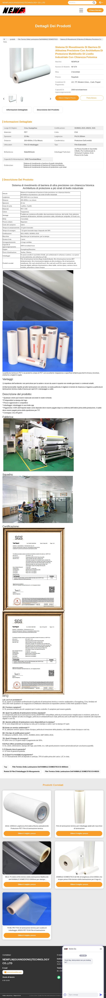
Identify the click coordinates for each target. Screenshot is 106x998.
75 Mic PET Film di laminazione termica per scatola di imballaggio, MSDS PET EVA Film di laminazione (27, 929)
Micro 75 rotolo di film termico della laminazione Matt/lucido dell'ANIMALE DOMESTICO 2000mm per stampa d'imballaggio (26, 878)
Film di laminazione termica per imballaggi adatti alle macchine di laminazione (79, 827)
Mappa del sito (17, 995)
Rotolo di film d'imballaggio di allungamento (22, 771)
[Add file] (65, 994)
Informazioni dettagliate (17, 110)
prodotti (12, 39)
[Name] (94, 2)
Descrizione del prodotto (48, 110)
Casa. (5, 39)
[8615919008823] (59, 977)
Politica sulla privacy (7, 995)
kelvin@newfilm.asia (14, 972)
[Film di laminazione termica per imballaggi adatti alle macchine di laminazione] (79, 807)
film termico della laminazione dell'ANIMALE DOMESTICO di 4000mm (40, 767)
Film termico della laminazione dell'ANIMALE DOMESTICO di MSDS (72, 771)
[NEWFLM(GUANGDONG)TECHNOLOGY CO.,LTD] (13, 10)
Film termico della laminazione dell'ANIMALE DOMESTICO (38, 39)
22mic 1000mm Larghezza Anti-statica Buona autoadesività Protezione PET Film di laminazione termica (27, 827)
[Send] (100, 994)
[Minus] (101, 949)
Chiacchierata (95, 10)
